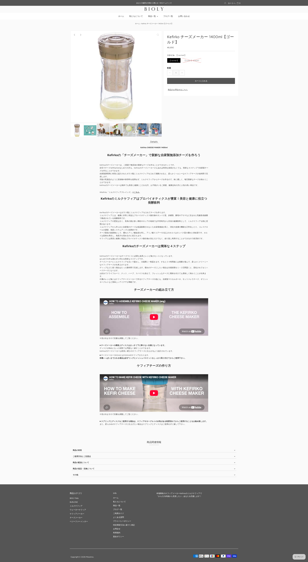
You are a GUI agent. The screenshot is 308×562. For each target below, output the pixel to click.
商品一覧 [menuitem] (152, 16)
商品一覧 (116, 505)
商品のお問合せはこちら (178, 90)
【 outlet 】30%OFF (191, 60)
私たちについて (119, 502)
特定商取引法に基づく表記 (124, 525)
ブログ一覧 (117, 509)
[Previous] (74, 35)
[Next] (80, 35)
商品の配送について (81, 462)
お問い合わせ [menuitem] (184, 16)
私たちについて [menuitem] (136, 16)
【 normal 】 (174, 60)
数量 (169, 68)
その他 (75, 475)
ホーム (137, 23)
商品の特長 (77, 450)
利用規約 (116, 533)
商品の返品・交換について (83, 469)
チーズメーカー (76, 518)
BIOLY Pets (74, 498)
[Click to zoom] (157, 35)
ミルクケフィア (76, 506)
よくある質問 (118, 517)
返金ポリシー (118, 536)
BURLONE (74, 502)
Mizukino (89, 557)
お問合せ (116, 529)
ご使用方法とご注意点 (82, 456)
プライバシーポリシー (122, 521)
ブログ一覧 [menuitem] (168, 16)
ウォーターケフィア (78, 510)
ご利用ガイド (118, 513)
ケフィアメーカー (77, 514)
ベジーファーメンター (79, 521)
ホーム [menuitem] (121, 16)
